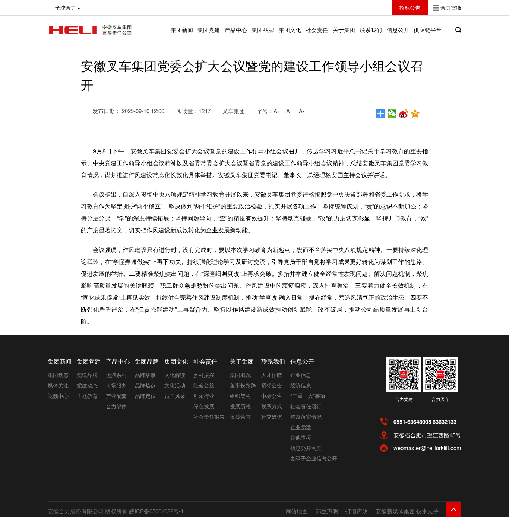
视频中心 (58, 395)
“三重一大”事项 (307, 395)
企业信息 (300, 375)
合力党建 (404, 399)
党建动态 (87, 385)
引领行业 (203, 395)
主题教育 (87, 395)
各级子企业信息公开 (313, 458)
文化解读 (174, 375)
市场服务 (116, 385)
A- (301, 111)
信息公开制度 (306, 447)
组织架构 (240, 395)
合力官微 (450, 7)
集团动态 (58, 375)
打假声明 (356, 511)
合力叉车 (440, 399)
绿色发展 (203, 406)
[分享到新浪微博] (403, 113)
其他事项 (300, 437)
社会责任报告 (209, 416)
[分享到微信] (392, 113)
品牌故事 (145, 375)
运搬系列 (116, 375)
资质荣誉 (240, 416)
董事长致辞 (243, 385)
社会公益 (203, 385)
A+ (277, 111)
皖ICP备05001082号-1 (156, 511)
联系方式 (271, 406)
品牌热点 (145, 385)
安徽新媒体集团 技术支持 (407, 511)
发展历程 (240, 406)
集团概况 (240, 375)
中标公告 (271, 395)
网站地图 (296, 511)
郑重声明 (327, 511)
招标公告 (271, 385)
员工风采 (174, 395)
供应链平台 (428, 29)
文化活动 (174, 385)
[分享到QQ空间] (415, 113)
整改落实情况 (306, 416)
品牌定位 (145, 395)
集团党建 (208, 29)
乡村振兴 (203, 375)
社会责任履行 (306, 406)
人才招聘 (271, 375)
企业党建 (300, 427)
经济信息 (300, 385)
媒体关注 (58, 385)
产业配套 (116, 395)
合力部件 (116, 406)
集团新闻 (182, 29)
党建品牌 (87, 375)
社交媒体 (271, 416)
